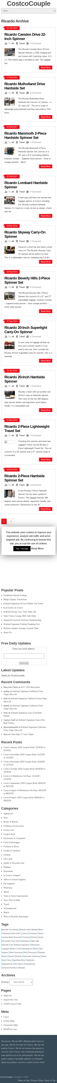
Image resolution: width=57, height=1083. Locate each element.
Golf (18, 941)
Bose (41, 930)
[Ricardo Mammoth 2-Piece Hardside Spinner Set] (11, 150)
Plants (4, 956)
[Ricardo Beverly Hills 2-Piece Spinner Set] (11, 295)
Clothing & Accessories (13, 826)
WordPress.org (10, 1029)
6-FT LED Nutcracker (30, 687)
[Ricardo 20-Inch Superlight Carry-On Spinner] (11, 345)
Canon (24, 933)
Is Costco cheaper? (12, 875)
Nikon (35, 949)
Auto (5, 818)
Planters (41, 952)
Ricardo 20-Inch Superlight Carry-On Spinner (25, 329)
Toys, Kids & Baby (11, 900)
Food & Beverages (11, 842)
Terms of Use (24, 1080)
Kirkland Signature (21, 945)
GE (3, 941)
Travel (22, 43)
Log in (6, 1017)
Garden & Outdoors (12, 851)
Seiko (43, 956)
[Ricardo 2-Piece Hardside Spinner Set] (11, 493)
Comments (10, 1025)
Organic (5, 952)
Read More (45, 67)
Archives (5, 982)
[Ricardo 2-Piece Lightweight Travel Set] (11, 443)
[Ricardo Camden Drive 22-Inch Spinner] (11, 51)
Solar (4, 960)
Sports (6, 892)
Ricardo (18, 956)
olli (13, 43)
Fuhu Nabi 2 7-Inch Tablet (22, 734)
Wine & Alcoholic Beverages (15, 916)
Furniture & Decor (11, 846)
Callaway (5, 933)
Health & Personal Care (13, 863)
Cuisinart (26, 937)
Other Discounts (15, 952)
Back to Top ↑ (51, 1080)
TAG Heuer (18, 964)
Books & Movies (10, 822)
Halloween (25, 941)
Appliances (8, 813)
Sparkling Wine (18, 960)
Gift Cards (7, 859)
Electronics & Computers (14, 838)
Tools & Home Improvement (15, 896)
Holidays (7, 867)
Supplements (7, 964)
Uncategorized (9, 908)
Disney (34, 937)
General (6, 855)
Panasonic (32, 952)
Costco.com (8, 830)
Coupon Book (9, 834)
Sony (9, 960)
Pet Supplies (9, 883)
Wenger (22, 968)
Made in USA (15, 949)
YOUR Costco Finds (12, 1004)
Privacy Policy (37, 1080)
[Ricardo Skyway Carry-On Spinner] (11, 249)
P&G (25, 952)
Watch (6, 912)
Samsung (36, 956)
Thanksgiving (29, 964)
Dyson (40, 937)
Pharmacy (7, 888)
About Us (7, 995)
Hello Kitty (35, 941)
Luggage (5, 949)
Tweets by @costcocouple (12, 675)
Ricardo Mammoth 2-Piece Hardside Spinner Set (25, 135)
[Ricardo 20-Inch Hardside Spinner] (11, 394)
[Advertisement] (24, 565)
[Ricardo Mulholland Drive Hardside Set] (11, 101)
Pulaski (11, 956)
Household (8, 871)
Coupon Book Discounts (12, 937)
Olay (41, 949)
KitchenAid (35, 945)
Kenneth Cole (7, 945)
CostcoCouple (6, 1077)
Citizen (40, 933)
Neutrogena (27, 949)
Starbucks (30, 960)
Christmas (32, 933)
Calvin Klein (15, 933)
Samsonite (27, 956)
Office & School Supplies (14, 879)
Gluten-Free (10, 941)
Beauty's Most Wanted (29, 930)
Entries (8, 1021)
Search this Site (10, 1000)
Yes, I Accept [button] (22, 548)
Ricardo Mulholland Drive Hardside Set (24, 86)
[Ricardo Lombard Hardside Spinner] (11, 200)
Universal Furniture (9, 968)
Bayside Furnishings (10, 930)
